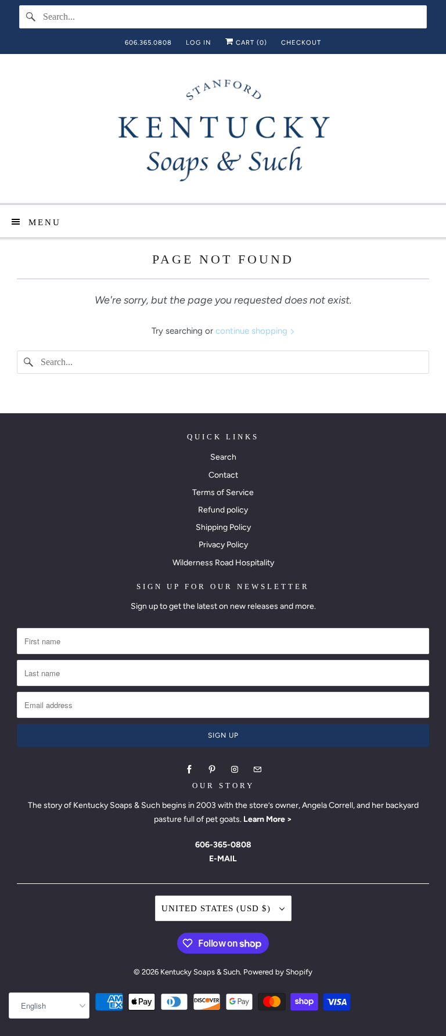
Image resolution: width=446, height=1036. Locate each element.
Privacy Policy (223, 545)
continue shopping (252, 331)
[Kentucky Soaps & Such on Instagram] (234, 769)
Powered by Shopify (277, 972)
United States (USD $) (217, 908)
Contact (223, 475)
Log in (198, 42)
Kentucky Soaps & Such (200, 972)
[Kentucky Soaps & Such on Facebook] (189, 769)
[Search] (30, 16)
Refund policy (223, 510)
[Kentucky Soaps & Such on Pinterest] (212, 769)
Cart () (250, 42)
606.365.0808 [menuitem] (148, 42)
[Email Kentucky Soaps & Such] (257, 769)
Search (223, 457)
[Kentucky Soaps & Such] (223, 132)
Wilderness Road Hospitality (223, 563)
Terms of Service (223, 492)
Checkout (301, 42)
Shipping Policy (223, 527)
